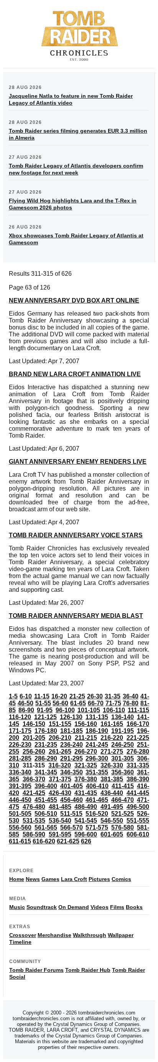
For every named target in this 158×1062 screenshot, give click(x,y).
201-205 (34, 737)
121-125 (45, 717)
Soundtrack (41, 907)
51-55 (43, 703)
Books (134, 907)
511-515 (71, 813)
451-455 (46, 800)
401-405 (71, 786)
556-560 (20, 827)
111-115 (138, 710)
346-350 (71, 772)
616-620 (44, 841)
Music (17, 907)
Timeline (20, 942)
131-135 (97, 717)
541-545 (85, 820)
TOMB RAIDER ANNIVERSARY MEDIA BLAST (76, 616)
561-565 (46, 827)
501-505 (20, 813)
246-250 (122, 744)
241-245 (97, 744)
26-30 (95, 696)
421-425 (34, 793)
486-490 (85, 806)
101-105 (88, 710)
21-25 (77, 696)
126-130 (71, 717)
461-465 (97, 800)
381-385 (111, 779)
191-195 (122, 731)
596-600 (85, 834)
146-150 (34, 724)
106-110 (114, 710)
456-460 (71, 800)
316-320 (59, 765)
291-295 (71, 758)
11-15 (41, 696)
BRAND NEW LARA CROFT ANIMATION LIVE (75, 374)
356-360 (122, 772)
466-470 (122, 800)
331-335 (138, 765)
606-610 (138, 834)
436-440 (111, 793)
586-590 (34, 834)
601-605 (111, 834)
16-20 (59, 696)
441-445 (138, 793)
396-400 (46, 786)
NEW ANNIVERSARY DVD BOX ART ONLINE (74, 300)
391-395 (20, 786)
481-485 (60, 806)
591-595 (60, 834)
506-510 (46, 813)
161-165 (111, 724)
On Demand (73, 907)
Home (16, 879)
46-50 (25, 703)
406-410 (97, 786)
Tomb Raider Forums (36, 970)
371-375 (60, 779)
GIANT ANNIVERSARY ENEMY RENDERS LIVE (77, 461)
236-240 (71, 744)
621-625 (68, 841)
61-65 (78, 703)
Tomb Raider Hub (87, 970)
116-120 (20, 717)
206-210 (60, 737)
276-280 (138, 751)
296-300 (97, 758)
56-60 (60, 703)
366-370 (34, 779)
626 (86, 841)
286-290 (46, 758)
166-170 (138, 724)
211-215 (86, 737)
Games (50, 879)
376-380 (85, 779)
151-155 (60, 724)
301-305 (122, 758)
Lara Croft (74, 879)
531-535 (34, 820)
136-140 (122, 717)
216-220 (111, 737)
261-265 (60, 751)
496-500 (138, 806)
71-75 (113, 703)
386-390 (138, 779)
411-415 (123, 786)
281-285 (20, 758)
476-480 (34, 806)
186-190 (97, 731)
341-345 (46, 772)
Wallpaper (120, 935)
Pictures (99, 879)
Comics (121, 879)
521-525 (122, 813)
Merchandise (54, 935)
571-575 (97, 827)
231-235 (46, 744)
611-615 (20, 841)
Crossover (22, 935)
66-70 (96, 703)
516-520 (97, 813)
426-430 (60, 793)
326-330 (111, 765)
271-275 (111, 751)
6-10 (26, 696)
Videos (100, 907)
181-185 (71, 731)
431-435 (85, 793)
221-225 (138, 737)
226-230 (20, 744)
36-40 (130, 696)
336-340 (20, 772)
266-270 (85, 751)
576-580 (122, 827)
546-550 (111, 820)
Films (117, 907)
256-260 (34, 751)
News (33, 879)
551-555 (138, 820)
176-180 (46, 731)
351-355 (97, 772)
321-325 (85, 765)
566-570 (71, 827)
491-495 (111, 806)
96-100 (65, 710)
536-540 (60, 820)
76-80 (130, 703)
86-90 (26, 710)
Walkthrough (89, 935)
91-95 (45, 710)
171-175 (20, 731)
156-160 (85, 724)
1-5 (13, 696)
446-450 (20, 800)
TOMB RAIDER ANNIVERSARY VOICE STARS (76, 535)
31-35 (112, 696)
